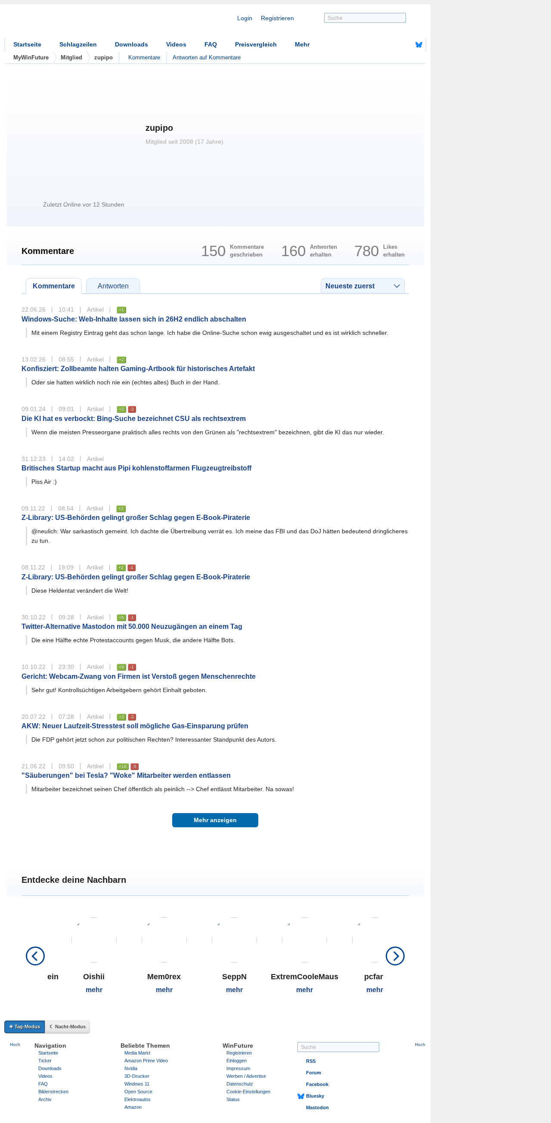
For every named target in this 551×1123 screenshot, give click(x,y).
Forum (313, 1072)
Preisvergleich (256, 44)
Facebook (317, 1084)
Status (233, 1099)
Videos (176, 44)
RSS (311, 1061)
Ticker (45, 1060)
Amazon (133, 1107)
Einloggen (236, 1060)
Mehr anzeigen (215, 820)
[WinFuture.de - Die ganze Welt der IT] (77, 23)
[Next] (395, 956)
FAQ (210, 44)
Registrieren (277, 18)
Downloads (131, 44)
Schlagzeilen (78, 44)
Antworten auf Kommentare (207, 57)
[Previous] (35, 956)
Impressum (238, 1068)
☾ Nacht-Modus (68, 1026)
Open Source (138, 1091)
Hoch (15, 1044)
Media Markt (137, 1052)
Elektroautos (137, 1099)
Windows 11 (136, 1083)
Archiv (45, 1099)
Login (244, 18)
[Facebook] (405, 45)
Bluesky (315, 1095)
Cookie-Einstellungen (248, 1091)
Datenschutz (239, 1083)
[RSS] (392, 45)
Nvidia (130, 1068)
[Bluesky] (418, 44)
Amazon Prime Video (146, 1060)
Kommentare (144, 57)
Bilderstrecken (53, 1091)
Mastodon (317, 1107)
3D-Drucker (136, 1076)
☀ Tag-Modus (24, 1026)
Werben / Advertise (246, 1076)
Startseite (27, 44)
